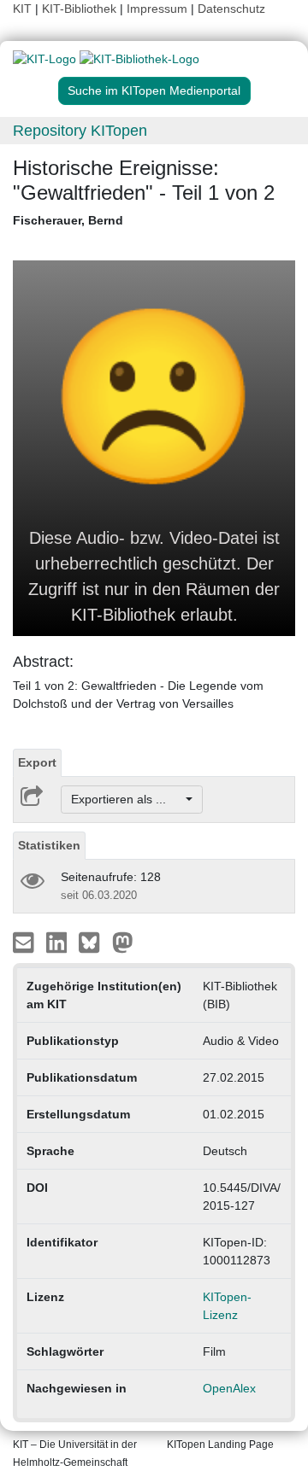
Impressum (157, 8)
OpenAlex (229, 1388)
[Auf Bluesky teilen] (94, 942)
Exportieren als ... (127, 799)
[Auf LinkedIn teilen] (59, 942)
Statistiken (49, 845)
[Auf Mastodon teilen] (122, 942)
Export (37, 762)
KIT (22, 8)
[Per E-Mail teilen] (25, 942)
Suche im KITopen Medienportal (154, 90)
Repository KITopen (80, 130)
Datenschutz (231, 8)
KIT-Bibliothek (81, 8)
